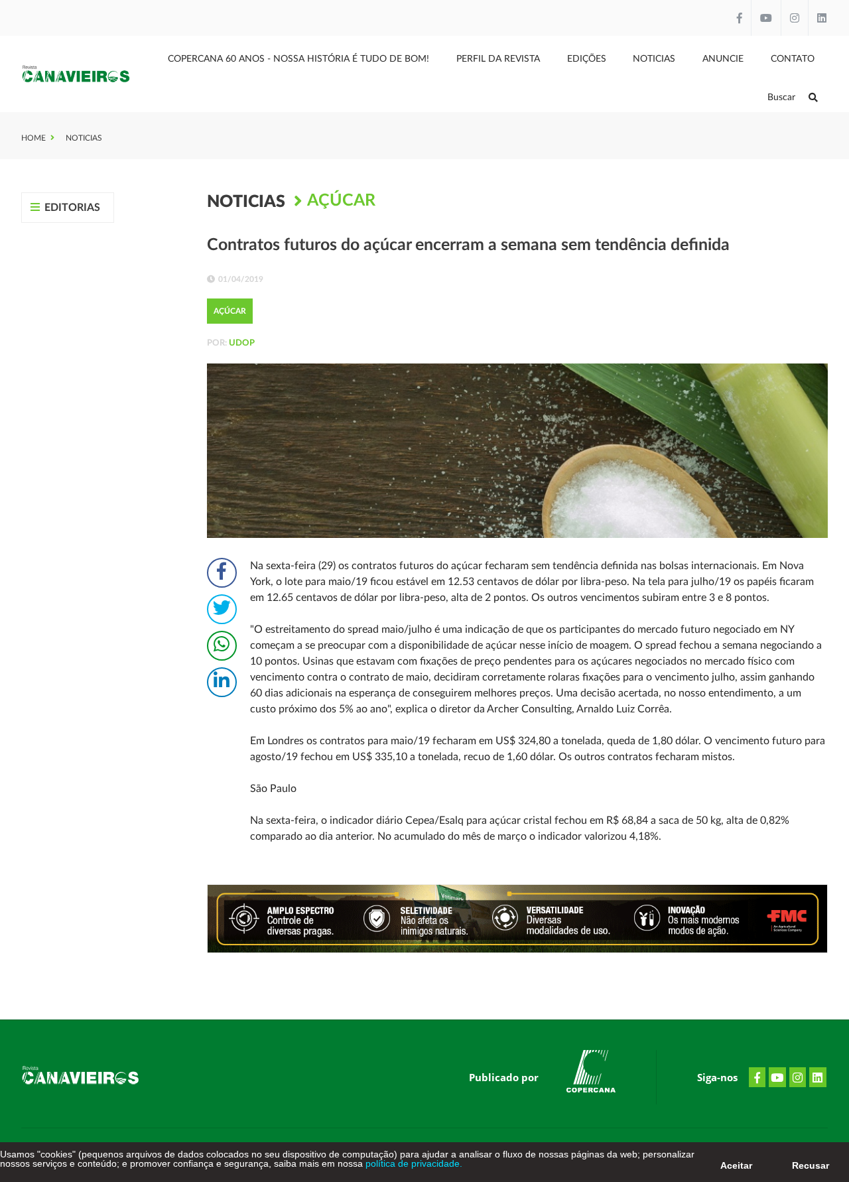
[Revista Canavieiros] (76, 73)
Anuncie (723, 59)
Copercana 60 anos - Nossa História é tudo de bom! (298, 59)
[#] (591, 1074)
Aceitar (736, 1165)
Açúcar (341, 200)
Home (33, 138)
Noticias (654, 59)
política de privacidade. (412, 1163)
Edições (586, 59)
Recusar (810, 1165)
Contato (793, 59)
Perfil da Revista (498, 59)
